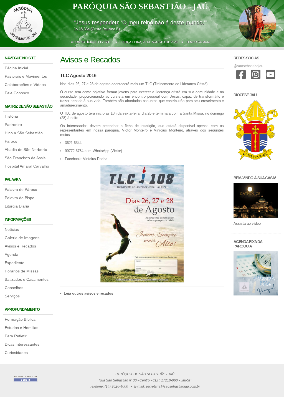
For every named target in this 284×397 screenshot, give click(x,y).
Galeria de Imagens (22, 238)
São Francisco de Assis (25, 158)
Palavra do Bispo (19, 198)
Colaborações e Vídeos (25, 84)
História (11, 116)
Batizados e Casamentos (27, 279)
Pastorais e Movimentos (26, 76)
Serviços (12, 296)
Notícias (12, 229)
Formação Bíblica (20, 319)
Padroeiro (13, 124)
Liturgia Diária (17, 206)
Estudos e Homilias (21, 327)
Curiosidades (16, 352)
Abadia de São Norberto (26, 149)
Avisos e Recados (20, 246)
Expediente (14, 263)
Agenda (11, 254)
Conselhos (14, 287)
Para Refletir (16, 336)
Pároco (11, 141)
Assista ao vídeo (247, 223)
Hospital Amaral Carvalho (27, 166)
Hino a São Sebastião (24, 133)
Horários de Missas (22, 271)
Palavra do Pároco (21, 189)
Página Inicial (16, 68)
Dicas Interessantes (22, 344)
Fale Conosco (17, 93)
